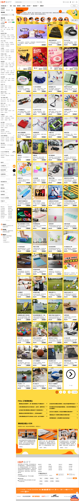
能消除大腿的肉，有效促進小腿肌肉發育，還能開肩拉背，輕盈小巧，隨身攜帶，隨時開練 (55, 112)
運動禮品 (21, 446)
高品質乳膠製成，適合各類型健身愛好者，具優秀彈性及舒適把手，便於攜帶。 (24, 295)
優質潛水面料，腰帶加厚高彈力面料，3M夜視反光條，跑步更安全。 (70, 157)
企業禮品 (46, 481)
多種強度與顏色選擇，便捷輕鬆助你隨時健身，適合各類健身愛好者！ (70, 249)
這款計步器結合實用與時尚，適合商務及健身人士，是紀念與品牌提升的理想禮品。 (55, 364)
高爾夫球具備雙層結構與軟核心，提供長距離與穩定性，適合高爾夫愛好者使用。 (39, 318)
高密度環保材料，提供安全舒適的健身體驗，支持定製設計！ (39, 226)
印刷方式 (60, 464)
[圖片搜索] (41, 2)
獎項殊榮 (40, 468)
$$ (8, 20)
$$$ (12, 20)
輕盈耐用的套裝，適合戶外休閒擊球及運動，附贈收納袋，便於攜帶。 (55, 203)
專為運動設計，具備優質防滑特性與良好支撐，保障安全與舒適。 (39, 272)
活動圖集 (2, 157)
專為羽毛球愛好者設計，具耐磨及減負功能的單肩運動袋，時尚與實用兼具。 (70, 181)
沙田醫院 (29, 67)
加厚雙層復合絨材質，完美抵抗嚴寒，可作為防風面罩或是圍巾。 (55, 42)
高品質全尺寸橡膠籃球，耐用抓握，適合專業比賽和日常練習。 (39, 363)
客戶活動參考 (10, 145)
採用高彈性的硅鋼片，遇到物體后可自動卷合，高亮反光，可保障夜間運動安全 (39, 181)
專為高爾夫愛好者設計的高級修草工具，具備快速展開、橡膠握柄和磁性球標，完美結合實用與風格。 (70, 295)
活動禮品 (61, 447)
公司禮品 (52, 481)
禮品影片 (60, 466)
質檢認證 (50, 466)
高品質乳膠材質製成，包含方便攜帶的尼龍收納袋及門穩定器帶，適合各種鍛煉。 (70, 341)
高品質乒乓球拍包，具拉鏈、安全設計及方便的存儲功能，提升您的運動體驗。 (55, 341)
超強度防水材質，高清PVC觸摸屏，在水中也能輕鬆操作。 (55, 135)
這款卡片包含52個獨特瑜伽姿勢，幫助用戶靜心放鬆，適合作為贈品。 (39, 386)
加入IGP (70, 468)
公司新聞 (40, 466)
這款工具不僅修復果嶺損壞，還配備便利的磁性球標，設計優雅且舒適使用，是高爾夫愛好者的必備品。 (24, 318)
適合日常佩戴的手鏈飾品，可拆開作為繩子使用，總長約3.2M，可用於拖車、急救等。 (70, 43)
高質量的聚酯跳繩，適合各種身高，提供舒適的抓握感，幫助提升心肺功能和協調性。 (24, 272)
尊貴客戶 (40, 469)
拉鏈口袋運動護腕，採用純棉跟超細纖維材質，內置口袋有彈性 (24, 135)
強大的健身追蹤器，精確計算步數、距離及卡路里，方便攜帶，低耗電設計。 (24, 364)
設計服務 (70, 466)
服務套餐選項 (3, 145)
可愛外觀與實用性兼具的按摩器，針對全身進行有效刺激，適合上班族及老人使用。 (55, 249)
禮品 (41, 478)
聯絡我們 (60, 468)
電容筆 (41, 447)
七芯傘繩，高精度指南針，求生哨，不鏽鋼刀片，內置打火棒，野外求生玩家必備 (39, 112)
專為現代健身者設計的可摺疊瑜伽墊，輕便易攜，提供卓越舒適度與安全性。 (70, 227)
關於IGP (39, 464)
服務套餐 (7, 155)
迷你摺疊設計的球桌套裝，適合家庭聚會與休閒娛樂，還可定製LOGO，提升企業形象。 (70, 204)
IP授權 (49, 464)
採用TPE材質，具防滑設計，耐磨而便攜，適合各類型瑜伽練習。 (70, 363)
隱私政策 (40, 471)
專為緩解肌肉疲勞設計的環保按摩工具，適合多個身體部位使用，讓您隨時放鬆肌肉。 (55, 227)
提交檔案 (70, 469)
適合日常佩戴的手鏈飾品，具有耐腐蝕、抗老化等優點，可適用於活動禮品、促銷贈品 (24, 112)
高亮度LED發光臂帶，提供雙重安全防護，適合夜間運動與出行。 (24, 226)
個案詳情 (25, 69)
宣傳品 (41, 481)
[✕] (74, 497)
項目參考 (12, 155)
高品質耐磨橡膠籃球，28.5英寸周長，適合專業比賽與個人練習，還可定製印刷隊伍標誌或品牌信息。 (55, 386)
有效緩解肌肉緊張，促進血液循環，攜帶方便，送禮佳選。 (70, 317)
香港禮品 (52, 478)
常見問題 (50, 468)
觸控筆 (45, 447)
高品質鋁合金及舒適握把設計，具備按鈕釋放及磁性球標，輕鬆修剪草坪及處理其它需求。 (55, 318)
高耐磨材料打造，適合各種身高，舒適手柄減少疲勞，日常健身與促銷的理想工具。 (55, 272)
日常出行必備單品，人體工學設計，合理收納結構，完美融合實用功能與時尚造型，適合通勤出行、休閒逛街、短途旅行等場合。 (32, 42)
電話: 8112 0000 (6, 237)
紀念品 (66, 447)
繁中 (73, 2)
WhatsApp (5, 238)
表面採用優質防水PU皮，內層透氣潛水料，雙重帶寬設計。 (55, 180)
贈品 (57, 478)
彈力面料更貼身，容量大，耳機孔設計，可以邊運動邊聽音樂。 (70, 135)
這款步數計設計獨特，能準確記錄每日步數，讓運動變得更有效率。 (39, 294)
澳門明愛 (45, 67)
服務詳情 (2, 155)
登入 (75, 5)
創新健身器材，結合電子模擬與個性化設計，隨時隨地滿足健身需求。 (55, 157)
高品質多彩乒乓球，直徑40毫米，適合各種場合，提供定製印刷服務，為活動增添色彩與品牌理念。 (24, 341)
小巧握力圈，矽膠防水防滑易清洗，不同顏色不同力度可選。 (24, 180)
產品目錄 (60, 469)
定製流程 (50, 469)
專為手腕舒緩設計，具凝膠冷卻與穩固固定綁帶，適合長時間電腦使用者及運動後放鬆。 (24, 204)
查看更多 (38, 426)
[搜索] (13, 15)
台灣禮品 (46, 478)
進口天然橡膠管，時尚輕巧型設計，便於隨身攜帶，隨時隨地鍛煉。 (55, 89)
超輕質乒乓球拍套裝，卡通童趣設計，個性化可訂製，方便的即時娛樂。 (39, 204)
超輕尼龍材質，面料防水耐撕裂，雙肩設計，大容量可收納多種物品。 (39, 157)
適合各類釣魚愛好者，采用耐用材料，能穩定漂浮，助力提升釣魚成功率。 (24, 386)
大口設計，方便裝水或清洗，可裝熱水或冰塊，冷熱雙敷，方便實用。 (39, 89)
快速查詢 (4, 240)
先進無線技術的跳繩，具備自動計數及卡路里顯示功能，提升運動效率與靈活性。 (39, 249)
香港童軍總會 (75, 67)
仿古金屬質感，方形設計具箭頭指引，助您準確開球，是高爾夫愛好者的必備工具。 (55, 295)
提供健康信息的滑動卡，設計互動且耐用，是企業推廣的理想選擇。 (39, 340)
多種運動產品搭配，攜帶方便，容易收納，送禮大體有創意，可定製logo (70, 89)
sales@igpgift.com (6, 241)
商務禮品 (57, 481)
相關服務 (70, 464)
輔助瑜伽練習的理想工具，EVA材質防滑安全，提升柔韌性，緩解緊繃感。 (24, 249)
